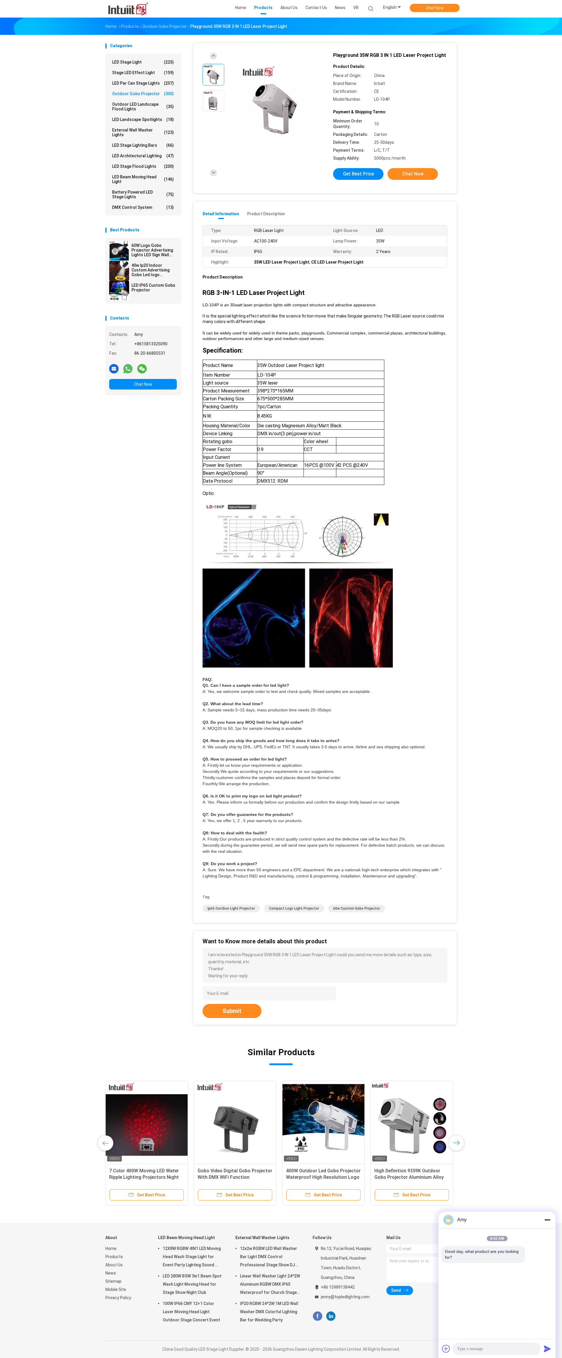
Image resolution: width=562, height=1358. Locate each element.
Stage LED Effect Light (143, 72)
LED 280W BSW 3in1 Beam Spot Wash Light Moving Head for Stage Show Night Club (192, 1284)
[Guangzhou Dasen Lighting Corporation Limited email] (114, 368)
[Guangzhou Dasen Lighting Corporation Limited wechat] (142, 368)
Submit (231, 1010)
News (110, 1273)
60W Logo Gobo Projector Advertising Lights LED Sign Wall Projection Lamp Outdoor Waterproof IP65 (152, 250)
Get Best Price (358, 174)
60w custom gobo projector (356, 908)
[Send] (547, 1348)
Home (110, 1248)
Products (114, 1256)
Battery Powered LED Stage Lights (143, 194)
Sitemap (113, 1281)
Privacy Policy (118, 1297)
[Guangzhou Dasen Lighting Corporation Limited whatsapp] (128, 368)
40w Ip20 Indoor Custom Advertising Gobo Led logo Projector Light (150, 270)
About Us (114, 1265)
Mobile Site (115, 1289)
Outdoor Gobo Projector (143, 93)
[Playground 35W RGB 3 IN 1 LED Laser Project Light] (276, 101)
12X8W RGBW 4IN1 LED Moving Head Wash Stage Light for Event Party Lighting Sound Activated (192, 1257)
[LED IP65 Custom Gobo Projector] (119, 291)
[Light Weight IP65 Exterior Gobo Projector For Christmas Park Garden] (323, 1122)
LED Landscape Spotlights (143, 119)
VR (356, 7)
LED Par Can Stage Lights (143, 83)
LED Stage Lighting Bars (143, 145)
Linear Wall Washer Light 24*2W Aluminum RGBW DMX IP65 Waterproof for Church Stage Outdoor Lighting (270, 1285)
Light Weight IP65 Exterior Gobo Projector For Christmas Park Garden (320, 1177)
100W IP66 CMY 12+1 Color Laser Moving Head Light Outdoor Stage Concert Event (191, 1311)
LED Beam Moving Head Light (143, 179)
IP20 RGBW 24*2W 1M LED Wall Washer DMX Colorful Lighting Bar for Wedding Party (269, 1311)
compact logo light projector (294, 908)
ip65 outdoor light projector (231, 908)
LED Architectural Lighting (143, 155)
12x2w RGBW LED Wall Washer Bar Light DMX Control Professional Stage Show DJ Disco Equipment (268, 1257)
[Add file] (446, 1348)
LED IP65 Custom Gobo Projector (153, 287)
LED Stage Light (143, 62)
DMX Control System (143, 207)
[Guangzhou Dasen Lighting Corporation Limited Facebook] (317, 1316)
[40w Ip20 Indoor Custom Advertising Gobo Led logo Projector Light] (119, 271)
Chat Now (435, 8)
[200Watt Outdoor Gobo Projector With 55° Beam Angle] (147, 1122)
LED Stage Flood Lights (143, 166)
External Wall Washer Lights (143, 132)
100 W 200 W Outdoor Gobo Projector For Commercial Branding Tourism (404, 1177)
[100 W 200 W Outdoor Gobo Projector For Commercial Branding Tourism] (412, 1122)
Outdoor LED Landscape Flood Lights (143, 106)
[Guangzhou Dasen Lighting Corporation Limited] (128, 9)
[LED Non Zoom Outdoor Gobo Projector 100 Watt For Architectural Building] (235, 1122)
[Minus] (547, 1219)
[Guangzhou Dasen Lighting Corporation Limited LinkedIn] (331, 1316)
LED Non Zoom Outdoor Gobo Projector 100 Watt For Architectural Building (230, 1177)
